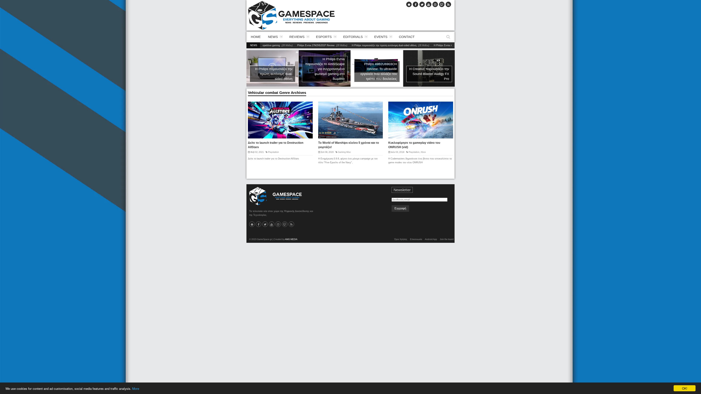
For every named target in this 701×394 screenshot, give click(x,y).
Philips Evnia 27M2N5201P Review (295, 45)
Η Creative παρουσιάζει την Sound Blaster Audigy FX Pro (429, 74)
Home (256, 37)
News (273, 37)
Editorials (353, 37)
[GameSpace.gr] (275, 196)
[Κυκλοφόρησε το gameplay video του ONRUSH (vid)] (447, 107)
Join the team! (447, 239)
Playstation (273, 152)
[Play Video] (440, 107)
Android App (431, 239)
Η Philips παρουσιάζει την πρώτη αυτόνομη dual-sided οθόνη (363, 45)
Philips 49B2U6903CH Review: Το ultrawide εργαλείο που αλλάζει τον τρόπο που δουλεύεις (379, 71)
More (135, 388)
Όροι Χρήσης (400, 239)
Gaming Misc (344, 152)
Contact (407, 37)
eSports (324, 37)
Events (380, 37)
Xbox (423, 152)
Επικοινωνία (416, 239)
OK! (684, 388)
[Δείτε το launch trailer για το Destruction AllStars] (306, 107)
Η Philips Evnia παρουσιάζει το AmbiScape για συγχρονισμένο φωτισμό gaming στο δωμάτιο (325, 69)
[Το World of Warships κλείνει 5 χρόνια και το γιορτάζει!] (377, 107)
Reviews (296, 37)
